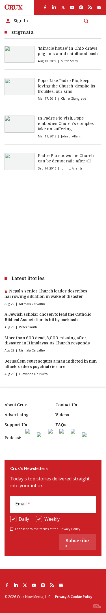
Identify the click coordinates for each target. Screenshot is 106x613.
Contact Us (66, 405)
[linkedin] (54, 7)
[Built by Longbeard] (96, 605)
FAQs (60, 424)
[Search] (86, 21)
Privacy (60, 596)
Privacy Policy (69, 529)
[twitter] (63, 7)
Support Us (16, 424)
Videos (62, 415)
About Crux (16, 405)
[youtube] (72, 7)
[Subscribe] (99, 7)
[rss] (90, 7)
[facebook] (44, 7)
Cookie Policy (81, 596)
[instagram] (81, 7)
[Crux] (14, 7)
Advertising (17, 415)
